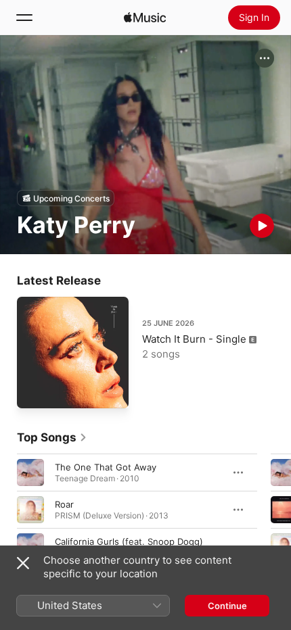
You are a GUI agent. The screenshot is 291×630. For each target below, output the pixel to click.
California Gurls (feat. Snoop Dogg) (129, 541)
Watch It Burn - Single (194, 339)
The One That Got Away (105, 467)
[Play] (262, 226)
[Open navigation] (24, 17)
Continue (227, 605)
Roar (64, 504)
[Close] (23, 563)
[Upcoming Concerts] (65, 198)
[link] (52, 437)
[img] (145, 17)
